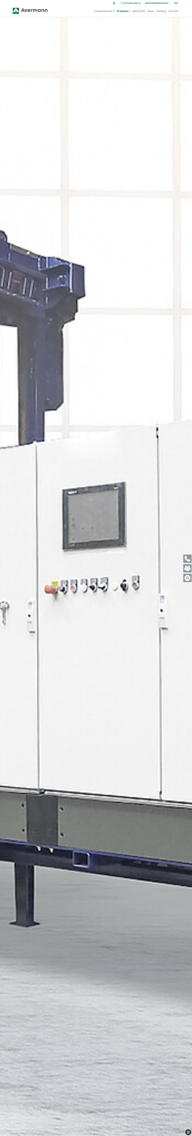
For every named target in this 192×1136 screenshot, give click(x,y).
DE (175, 3)
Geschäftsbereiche (156, 3)
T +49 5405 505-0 (130, 3)
